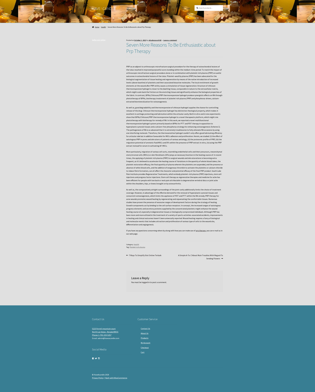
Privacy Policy (98, 378)
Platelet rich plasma (137, 247)
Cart (142, 352)
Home (94, 18)
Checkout (145, 347)
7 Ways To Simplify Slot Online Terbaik (145, 255)
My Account (106, 18)
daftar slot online (98, 40)
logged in (146, 282)
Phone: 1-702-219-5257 (101, 335)
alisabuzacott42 (155, 40)
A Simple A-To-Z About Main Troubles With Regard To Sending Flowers (200, 257)
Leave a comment (170, 40)
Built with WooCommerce (116, 378)
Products (144, 338)
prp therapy (201, 230)
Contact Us (122, 18)
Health (103, 27)
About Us (144, 333)
